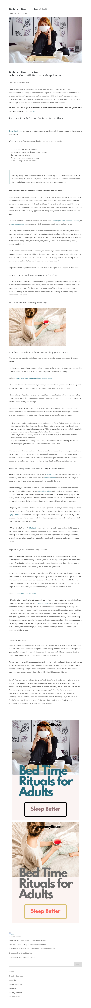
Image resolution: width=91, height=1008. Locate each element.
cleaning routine (59, 220)
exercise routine (17, 224)
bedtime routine (73, 220)
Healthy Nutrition (15, 992)
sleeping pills (43, 603)
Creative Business (16, 976)
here (34, 111)
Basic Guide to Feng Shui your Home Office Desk (27, 940)
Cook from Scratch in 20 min (26, 593)
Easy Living (13, 988)
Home (11, 971)
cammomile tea (50, 477)
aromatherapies (44, 491)
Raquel (13, 13)
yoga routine (15, 514)
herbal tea (50, 474)
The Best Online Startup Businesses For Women (27, 944)
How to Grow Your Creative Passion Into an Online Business (32, 949)
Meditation (33, 528)
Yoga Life (12, 980)
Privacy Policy (14, 997)
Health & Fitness (15, 984)
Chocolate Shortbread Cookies (20, 953)
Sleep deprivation (15, 131)
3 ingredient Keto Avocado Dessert (22, 957)
